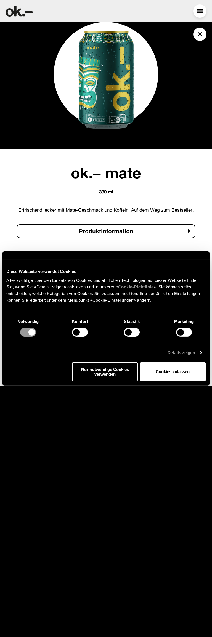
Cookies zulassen (173, 371)
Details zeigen (181, 352)
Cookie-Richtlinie (136, 286)
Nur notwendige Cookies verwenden (105, 371)
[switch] (80, 332)
